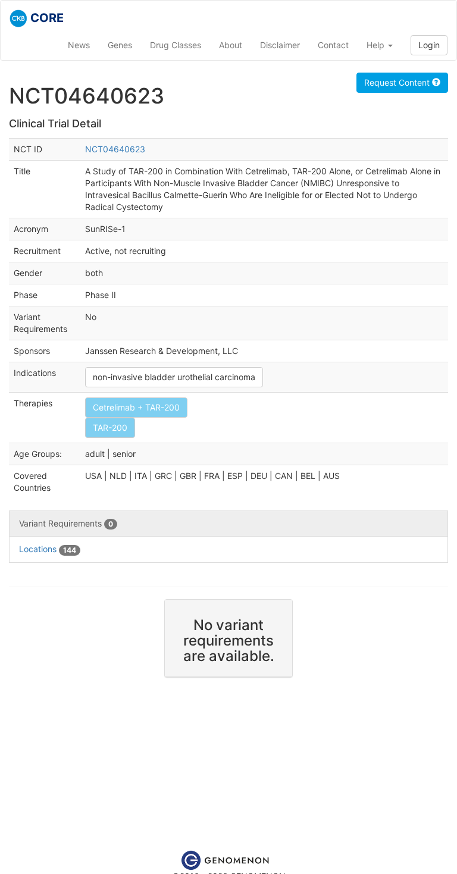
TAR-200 (110, 427)
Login (429, 45)
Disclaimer (280, 45)
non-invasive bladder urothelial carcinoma (174, 377)
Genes (120, 45)
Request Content (398, 82)
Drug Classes (175, 45)
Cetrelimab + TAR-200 (136, 407)
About (230, 45)
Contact (333, 45)
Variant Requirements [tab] (66, 523)
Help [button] (377, 45)
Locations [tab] (47, 549)
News (79, 45)
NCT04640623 (115, 149)
